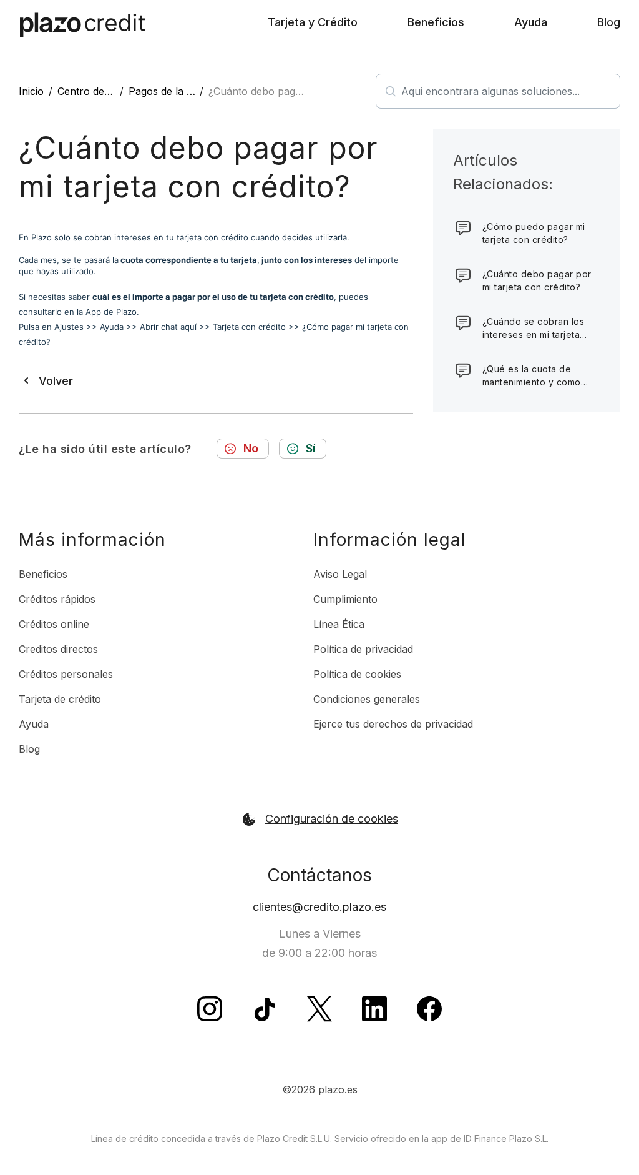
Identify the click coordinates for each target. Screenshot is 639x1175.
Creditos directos (58, 649)
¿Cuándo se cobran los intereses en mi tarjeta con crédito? (533, 328)
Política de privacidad (363, 649)
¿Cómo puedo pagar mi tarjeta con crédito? (533, 233)
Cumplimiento (345, 599)
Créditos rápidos (57, 599)
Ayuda (530, 22)
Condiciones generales (366, 699)
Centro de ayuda (96, 91)
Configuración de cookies (331, 819)
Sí (311, 448)
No (250, 448)
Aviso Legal (340, 574)
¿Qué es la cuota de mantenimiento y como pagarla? (531, 376)
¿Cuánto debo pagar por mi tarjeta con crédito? (537, 280)
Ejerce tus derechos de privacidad (393, 724)
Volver (56, 380)
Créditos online (54, 624)
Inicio (31, 91)
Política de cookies (357, 674)
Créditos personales (66, 674)
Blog (608, 22)
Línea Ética (338, 624)
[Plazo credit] (83, 24)
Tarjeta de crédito (60, 699)
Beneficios (435, 22)
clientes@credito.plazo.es (319, 906)
